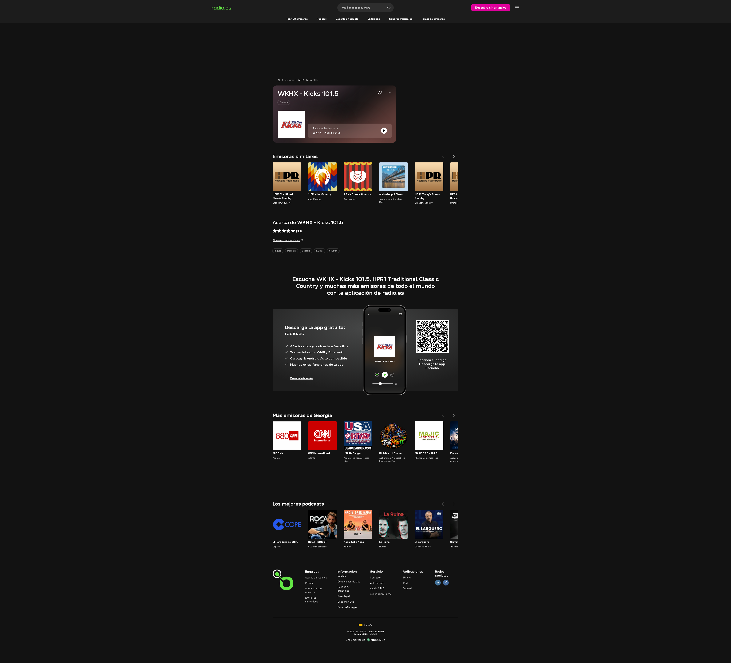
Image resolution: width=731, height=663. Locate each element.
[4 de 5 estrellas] (288, 231)
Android (407, 588)
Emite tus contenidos (311, 600)
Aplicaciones (377, 583)
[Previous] (442, 154)
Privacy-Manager (347, 607)
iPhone (407, 577)
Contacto (375, 577)
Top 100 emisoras (297, 19)
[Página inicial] (279, 79)
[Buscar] (389, 7)
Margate (291, 251)
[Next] (453, 154)
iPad (405, 583)
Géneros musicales (400, 19)
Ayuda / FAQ (377, 588)
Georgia (306, 251)
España (368, 625)
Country (284, 102)
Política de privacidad (344, 589)
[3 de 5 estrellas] (284, 231)
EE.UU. (319, 251)
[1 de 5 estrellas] (274, 231)
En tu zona (374, 19)
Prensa (309, 583)
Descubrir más (301, 378)
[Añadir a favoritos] (380, 92)
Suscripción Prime (381, 594)
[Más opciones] (389, 92)
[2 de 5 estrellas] (279, 231)
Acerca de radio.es (316, 577)
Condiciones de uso (349, 581)
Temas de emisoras (433, 19)
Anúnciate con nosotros (313, 590)
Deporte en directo (347, 19)
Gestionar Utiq (346, 602)
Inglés (278, 251)
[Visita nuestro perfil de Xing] (445, 583)
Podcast (321, 19)
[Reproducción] (384, 131)
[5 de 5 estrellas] (293, 231)
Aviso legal (344, 596)
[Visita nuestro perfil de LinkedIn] (437, 583)
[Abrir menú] (517, 7)
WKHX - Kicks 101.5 (327, 133)
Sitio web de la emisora (286, 240)
